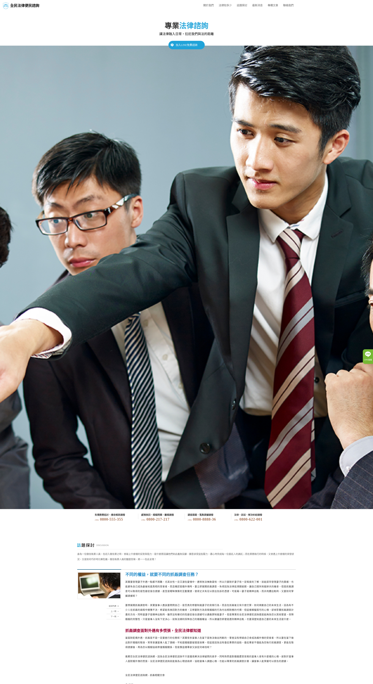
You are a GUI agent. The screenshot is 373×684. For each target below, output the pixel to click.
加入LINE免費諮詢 (186, 45)
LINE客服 (368, 360)
